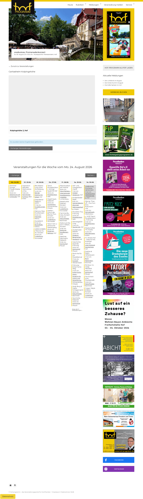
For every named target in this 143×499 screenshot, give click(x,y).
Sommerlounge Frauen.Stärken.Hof (15, 188)
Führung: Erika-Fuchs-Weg (77, 267)
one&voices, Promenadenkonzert (29, 52)
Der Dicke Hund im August (114, 83)
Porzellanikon (52, 194)
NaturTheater (64, 218)
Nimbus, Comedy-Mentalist (89, 267)
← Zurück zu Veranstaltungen (21, 66)
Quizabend (39, 221)
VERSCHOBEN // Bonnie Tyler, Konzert (40, 231)
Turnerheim (51, 204)
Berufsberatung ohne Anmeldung (39, 187)
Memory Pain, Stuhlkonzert (40, 212)
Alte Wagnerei (90, 233)
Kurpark (75, 261)
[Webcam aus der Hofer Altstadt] (118, 110)
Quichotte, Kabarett (76, 299)
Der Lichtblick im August (113, 80)
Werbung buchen (118, 92)
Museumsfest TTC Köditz (90, 229)
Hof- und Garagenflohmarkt (77, 187)
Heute (70, 5)
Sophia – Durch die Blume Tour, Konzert (51, 213)
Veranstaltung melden (113, 5)
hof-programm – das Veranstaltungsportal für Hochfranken (30, 492)
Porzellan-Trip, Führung (78, 213)
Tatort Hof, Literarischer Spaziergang (52, 225)
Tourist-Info (76, 227)
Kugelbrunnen (40, 207)
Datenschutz (65, 492)
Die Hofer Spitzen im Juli (113, 85)
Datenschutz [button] (7, 496)
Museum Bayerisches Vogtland (77, 237)
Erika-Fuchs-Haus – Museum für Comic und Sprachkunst (77, 276)
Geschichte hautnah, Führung (77, 244)
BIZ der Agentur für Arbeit (39, 195)
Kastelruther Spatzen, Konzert (64, 203)
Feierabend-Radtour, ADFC (39, 201)
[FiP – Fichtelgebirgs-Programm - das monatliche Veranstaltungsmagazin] (118, 141)
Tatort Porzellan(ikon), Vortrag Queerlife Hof (52, 188)
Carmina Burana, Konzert (65, 214)
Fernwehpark (89, 212)
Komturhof (63, 244)
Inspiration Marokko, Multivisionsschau (27, 188)
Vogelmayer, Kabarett (52, 200)
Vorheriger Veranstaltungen (20, 148)
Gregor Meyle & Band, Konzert (90, 290)
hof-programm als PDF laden (119, 68)
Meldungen (94, 5)
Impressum (56, 492)
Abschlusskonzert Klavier (65, 186)
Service (129, 5)
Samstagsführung (78, 222)
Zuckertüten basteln (77, 231)
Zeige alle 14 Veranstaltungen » (77, 309)
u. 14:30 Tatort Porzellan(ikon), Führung (90, 218)
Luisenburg (39, 236)
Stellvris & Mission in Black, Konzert (65, 225)
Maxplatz (38, 216)
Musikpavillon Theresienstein (44, 54)
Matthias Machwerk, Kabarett (64, 238)
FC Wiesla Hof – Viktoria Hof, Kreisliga (90, 239)
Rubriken (80, 5)
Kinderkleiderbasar (78, 198)
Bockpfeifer (39, 225)
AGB (72, 492)
